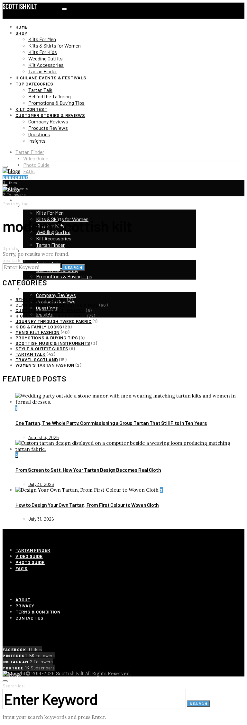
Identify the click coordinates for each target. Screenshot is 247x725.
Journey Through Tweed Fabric (53, 321)
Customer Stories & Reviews (50, 115)
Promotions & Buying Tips (56, 103)
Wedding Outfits (45, 58)
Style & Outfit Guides (41, 348)
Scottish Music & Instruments (52, 343)
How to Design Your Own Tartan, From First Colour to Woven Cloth (87, 505)
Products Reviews (48, 128)
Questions (39, 134)
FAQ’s (29, 171)
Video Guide (35, 158)
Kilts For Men (42, 39)
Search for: (14, 260)
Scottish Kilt (20, 6)
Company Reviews (48, 121)
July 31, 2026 (41, 484)
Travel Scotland (36, 359)
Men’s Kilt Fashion (37, 332)
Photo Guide (36, 165)
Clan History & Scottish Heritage (56, 305)
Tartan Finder (42, 71)
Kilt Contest (31, 109)
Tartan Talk (40, 90)
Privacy (24, 605)
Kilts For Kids (42, 52)
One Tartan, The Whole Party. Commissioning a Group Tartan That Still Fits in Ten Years (111, 423)
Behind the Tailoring (49, 96)
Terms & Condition (37, 611)
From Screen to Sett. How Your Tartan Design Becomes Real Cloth (88, 470)
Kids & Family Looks (38, 326)
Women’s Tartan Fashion (45, 365)
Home (21, 27)
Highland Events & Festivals (50, 77)
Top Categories (34, 83)
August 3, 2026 (43, 437)
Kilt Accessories (46, 65)
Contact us (29, 618)
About (23, 599)
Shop (21, 33)
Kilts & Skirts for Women (54, 45)
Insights (37, 141)
